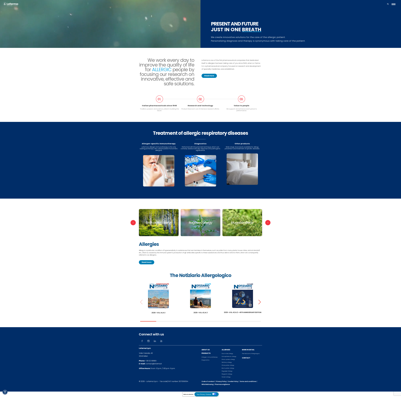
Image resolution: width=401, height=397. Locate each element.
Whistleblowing (207, 384)
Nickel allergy (226, 377)
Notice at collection (188, 394)
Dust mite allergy (227, 353)
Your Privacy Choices (204, 394)
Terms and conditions (248, 381)
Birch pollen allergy (228, 368)
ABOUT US (206, 350)
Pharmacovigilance (222, 384)
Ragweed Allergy (227, 371)
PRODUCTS (206, 353)
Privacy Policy (221, 381)
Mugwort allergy (227, 374)
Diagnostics (205, 360)
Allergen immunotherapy (210, 357)
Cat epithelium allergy (229, 356)
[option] (159, 222)
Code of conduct (208, 381)
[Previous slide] (133, 222)
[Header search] (388, 4)
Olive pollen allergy (228, 365)
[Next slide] (267, 222)
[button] (259, 302)
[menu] (394, 4)
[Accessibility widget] (5, 391)
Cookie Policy (233, 381)
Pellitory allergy (227, 362)
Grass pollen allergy (228, 359)
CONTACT (246, 358)
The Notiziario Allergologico (251, 353)
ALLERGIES (226, 350)
